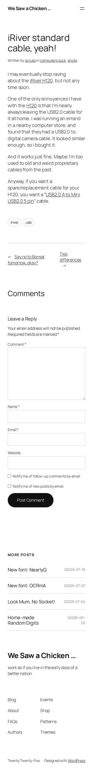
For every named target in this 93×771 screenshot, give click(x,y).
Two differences (70, 257)
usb (29, 222)
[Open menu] (82, 8)
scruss (30, 60)
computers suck (53, 60)
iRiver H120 (41, 80)
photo (72, 60)
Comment (17, 344)
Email (13, 429)
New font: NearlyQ (27, 569)
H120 (31, 105)
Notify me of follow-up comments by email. (47, 476)
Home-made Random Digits (23, 620)
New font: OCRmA (27, 585)
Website (14, 452)
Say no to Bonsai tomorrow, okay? (26, 259)
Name (13, 406)
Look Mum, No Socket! (31, 601)
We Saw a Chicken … (29, 8)
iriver (14, 222)
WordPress (76, 760)
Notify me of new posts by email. (38, 486)
